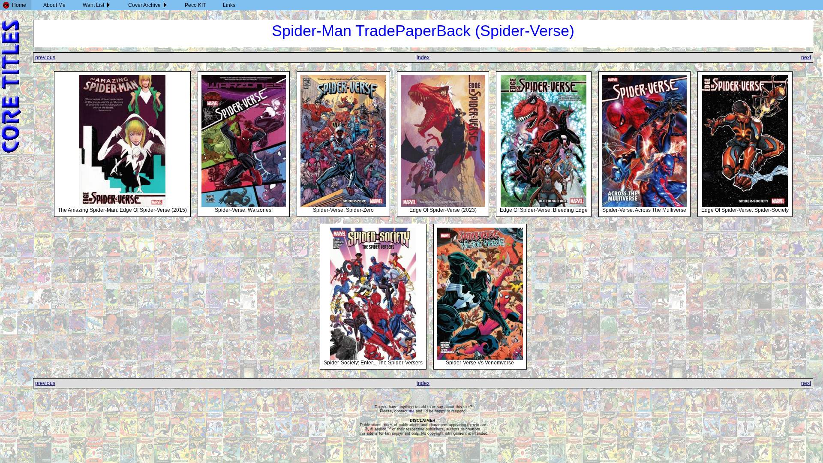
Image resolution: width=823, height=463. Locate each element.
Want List (93, 5)
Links (229, 5)
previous (45, 57)
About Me (54, 5)
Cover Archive (144, 5)
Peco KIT (195, 5)
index (423, 57)
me (412, 411)
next (806, 57)
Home (19, 5)
